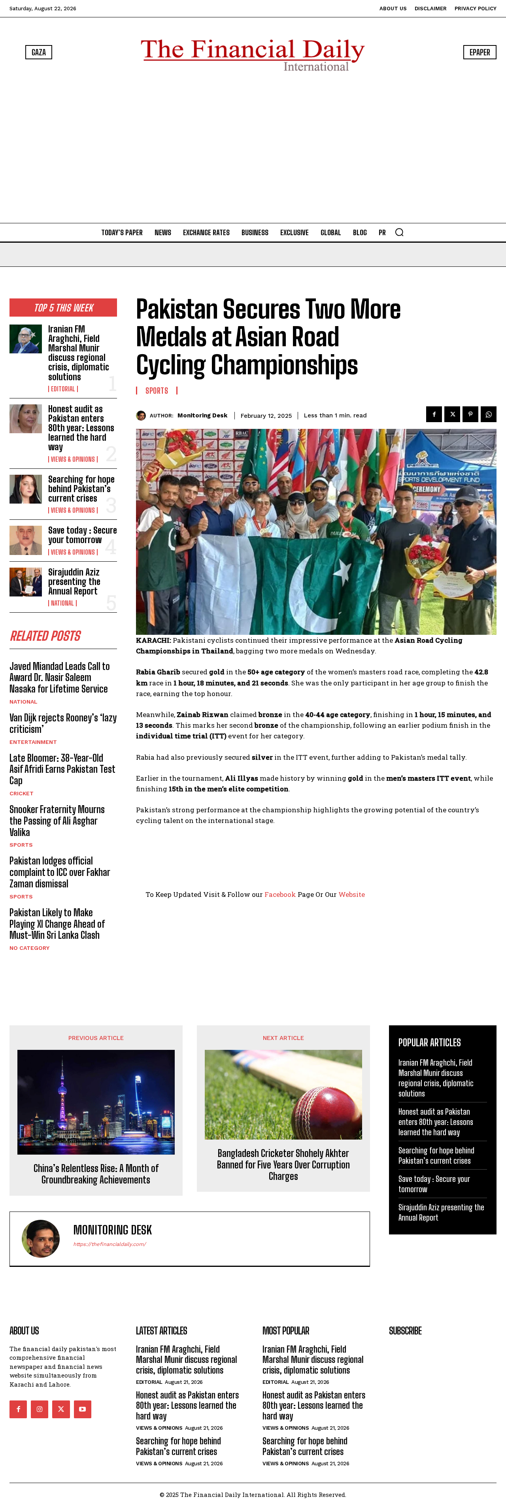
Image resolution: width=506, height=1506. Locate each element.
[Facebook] (434, 414)
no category (29, 948)
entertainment (33, 742)
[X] (452, 414)
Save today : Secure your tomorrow (82, 535)
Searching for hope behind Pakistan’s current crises (81, 489)
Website (351, 894)
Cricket (21, 793)
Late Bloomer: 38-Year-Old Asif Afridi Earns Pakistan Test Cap (62, 769)
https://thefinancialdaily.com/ (109, 1244)
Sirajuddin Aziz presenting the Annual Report (74, 581)
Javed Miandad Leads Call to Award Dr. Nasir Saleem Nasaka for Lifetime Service (59, 678)
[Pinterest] (470, 414)
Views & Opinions (73, 459)
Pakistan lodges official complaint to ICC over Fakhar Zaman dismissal (59, 872)
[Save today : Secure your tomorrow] (25, 540)
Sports (21, 844)
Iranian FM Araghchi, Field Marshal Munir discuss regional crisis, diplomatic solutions (78, 353)
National (62, 603)
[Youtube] (82, 1409)
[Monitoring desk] (143, 416)
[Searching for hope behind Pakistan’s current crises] (25, 489)
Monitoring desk (202, 415)
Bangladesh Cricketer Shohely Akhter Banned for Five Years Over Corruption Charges (283, 1165)
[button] (399, 232)
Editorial (63, 389)
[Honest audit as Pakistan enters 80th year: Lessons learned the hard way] (25, 418)
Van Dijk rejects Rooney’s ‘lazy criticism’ (63, 723)
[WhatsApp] (489, 414)
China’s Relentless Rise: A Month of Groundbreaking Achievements (96, 1174)
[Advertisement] (253, 148)
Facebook (280, 894)
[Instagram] (39, 1409)
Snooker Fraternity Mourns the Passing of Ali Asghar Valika (57, 821)
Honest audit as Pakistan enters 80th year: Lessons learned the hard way (81, 428)
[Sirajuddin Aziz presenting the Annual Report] (25, 582)
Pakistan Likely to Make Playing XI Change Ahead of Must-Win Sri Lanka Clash (57, 924)
